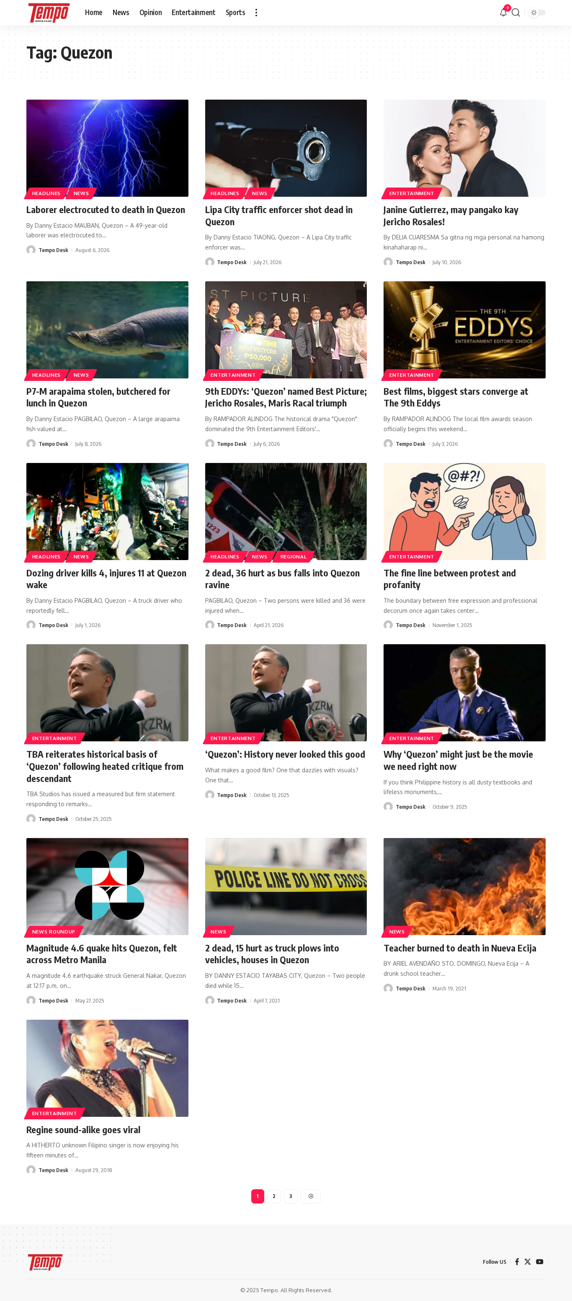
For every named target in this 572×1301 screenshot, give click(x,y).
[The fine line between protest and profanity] (465, 511)
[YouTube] (540, 1262)
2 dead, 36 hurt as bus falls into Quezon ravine (282, 579)
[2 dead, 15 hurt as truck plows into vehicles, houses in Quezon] (286, 886)
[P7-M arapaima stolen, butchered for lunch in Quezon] (107, 329)
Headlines (46, 193)
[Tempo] (49, 12)
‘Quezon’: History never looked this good (285, 754)
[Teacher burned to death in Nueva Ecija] (465, 886)
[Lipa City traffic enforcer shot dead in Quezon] (286, 148)
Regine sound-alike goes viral (83, 1129)
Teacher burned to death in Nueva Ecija (460, 948)
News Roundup (53, 931)
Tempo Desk (53, 250)
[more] (256, 12)
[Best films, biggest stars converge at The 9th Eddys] (465, 329)
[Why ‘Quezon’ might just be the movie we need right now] (465, 692)
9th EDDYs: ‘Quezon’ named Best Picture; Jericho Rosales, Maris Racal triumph (286, 397)
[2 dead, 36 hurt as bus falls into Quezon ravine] (286, 511)
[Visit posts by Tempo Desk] (31, 250)
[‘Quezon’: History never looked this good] (286, 692)
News (81, 193)
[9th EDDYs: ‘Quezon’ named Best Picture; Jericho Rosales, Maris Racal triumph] (286, 329)
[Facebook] (517, 1262)
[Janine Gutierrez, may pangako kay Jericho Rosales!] (465, 148)
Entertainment (411, 193)
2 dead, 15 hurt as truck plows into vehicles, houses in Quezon (272, 954)
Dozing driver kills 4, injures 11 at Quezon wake (106, 579)
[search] (516, 12)
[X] (527, 1262)
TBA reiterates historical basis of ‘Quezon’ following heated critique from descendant (104, 766)
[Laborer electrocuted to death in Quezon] (107, 148)
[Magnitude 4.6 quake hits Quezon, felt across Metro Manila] (107, 886)
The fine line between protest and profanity (450, 579)
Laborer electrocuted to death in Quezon (105, 209)
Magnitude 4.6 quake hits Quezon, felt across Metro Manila (101, 954)
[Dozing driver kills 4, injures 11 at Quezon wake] (107, 511)
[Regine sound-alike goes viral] (107, 1068)
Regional (294, 556)
